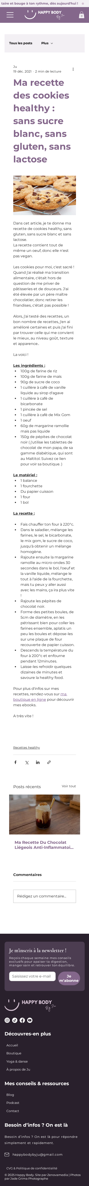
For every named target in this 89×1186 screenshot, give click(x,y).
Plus (44, 43)
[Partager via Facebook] (15, 762)
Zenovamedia (57, 1175)
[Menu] (10, 15)
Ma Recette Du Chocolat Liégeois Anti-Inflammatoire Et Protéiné (45, 845)
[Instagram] (7, 1020)
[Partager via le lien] (49, 762)
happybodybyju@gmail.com (38, 1154)
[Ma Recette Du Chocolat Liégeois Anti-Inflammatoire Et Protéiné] (44, 814)
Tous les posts (20, 43)
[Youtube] (29, 1020)
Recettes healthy (26, 747)
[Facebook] (22, 1020)
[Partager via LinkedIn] (38, 762)
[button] (81, 14)
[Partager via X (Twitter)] (26, 762)
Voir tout (69, 786)
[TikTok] (14, 1020)
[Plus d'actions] (73, 69)
